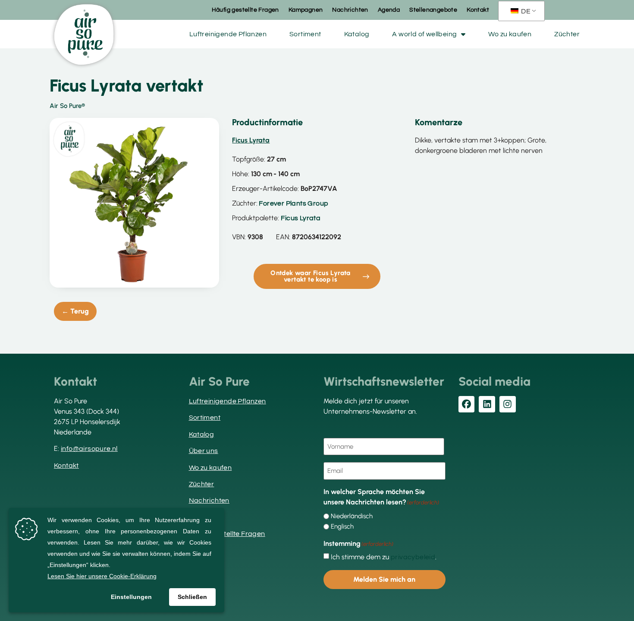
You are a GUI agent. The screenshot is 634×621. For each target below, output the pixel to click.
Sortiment (305, 34)
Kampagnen (306, 10)
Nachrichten (350, 10)
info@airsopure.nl (89, 448)
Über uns (203, 450)
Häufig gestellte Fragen (245, 10)
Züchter (567, 34)
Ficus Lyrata (300, 218)
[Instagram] (507, 404)
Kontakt (478, 10)
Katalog (357, 34)
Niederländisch (352, 516)
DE (525, 11)
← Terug (75, 311)
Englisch (342, 526)
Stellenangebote (433, 10)
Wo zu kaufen (509, 34)
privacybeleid (413, 557)
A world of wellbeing (424, 34)
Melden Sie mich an (384, 579)
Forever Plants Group (293, 203)
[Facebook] (466, 404)
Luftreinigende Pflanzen (228, 34)
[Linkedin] (487, 404)
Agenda (389, 10)
